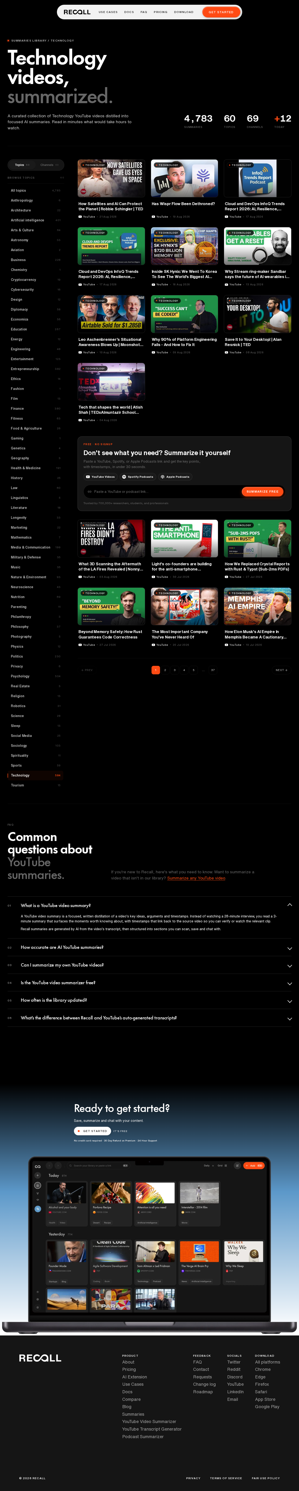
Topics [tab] (22, 164)
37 (213, 670)
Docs (129, 12)
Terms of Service (226, 1478)
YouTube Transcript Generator (152, 1429)
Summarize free (263, 491)
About (128, 1362)
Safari (261, 1392)
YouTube (235, 1384)
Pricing (160, 12)
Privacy (193, 1478)
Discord (235, 1377)
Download (184, 12)
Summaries (133, 1414)
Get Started (221, 12)
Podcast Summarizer (143, 1436)
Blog (126, 1406)
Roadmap (203, 1392)
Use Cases (108, 12)
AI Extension (134, 1377)
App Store (265, 1399)
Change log (204, 1384)
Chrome (263, 1369)
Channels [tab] (49, 164)
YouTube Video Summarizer (149, 1421)
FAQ (144, 12)
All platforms (267, 1362)
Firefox (262, 1384)
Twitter (234, 1362)
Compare (131, 1399)
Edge (260, 1377)
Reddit (233, 1369)
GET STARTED (95, 1130)
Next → (281, 670)
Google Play (267, 1406)
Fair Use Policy (266, 1478)
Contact (201, 1369)
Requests (202, 1377)
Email (232, 1399)
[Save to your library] (139, 165)
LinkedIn (235, 1392)
